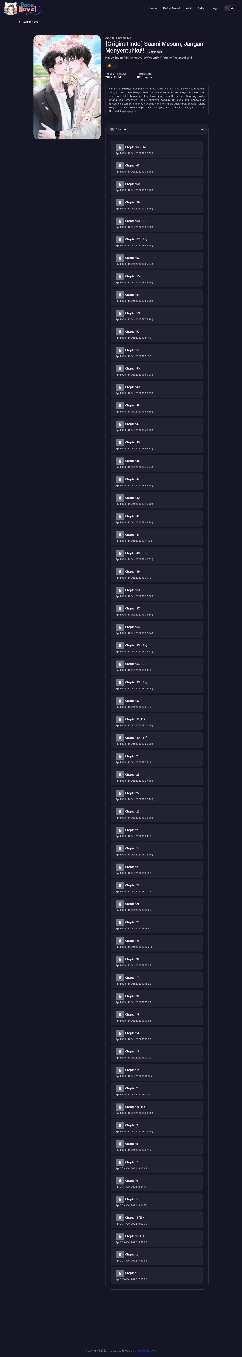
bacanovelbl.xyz (145, 1350)
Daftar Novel (171, 8)
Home (153, 8)
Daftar (201, 8)
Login (215, 8)
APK (188, 8)
